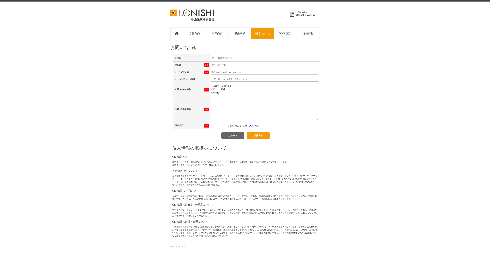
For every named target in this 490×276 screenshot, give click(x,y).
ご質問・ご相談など (222, 86)
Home (176, 33)
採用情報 (308, 33)
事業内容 (217, 33)
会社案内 (194, 33)
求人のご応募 (219, 89)
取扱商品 (240, 33)
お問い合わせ (262, 33)
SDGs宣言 (285, 33)
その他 (216, 93)
